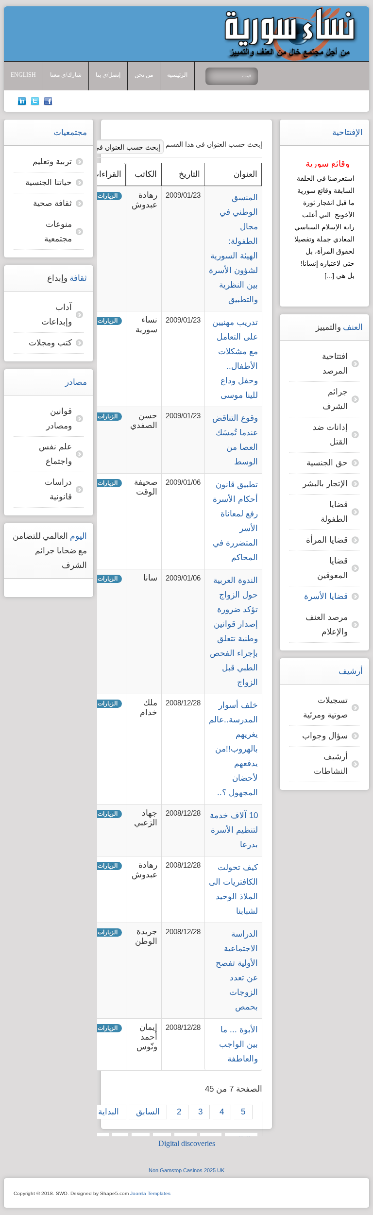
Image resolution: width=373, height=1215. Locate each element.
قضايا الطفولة (334, 512)
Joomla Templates (150, 1193)
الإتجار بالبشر (325, 483)
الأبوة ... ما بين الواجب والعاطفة (238, 1044)
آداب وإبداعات (56, 314)
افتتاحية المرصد (335, 364)
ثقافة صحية (52, 203)
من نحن (144, 75)
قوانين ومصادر (59, 418)
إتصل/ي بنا (108, 75)
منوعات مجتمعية (58, 231)
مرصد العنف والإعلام (326, 624)
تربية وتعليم (52, 161)
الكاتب (146, 174)
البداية (108, 1111)
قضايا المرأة (327, 540)
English (23, 75)
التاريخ (189, 174)
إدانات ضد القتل (330, 434)
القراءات (106, 174)
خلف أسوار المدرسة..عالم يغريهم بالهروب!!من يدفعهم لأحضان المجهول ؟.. (233, 749)
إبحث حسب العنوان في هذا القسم (213, 144)
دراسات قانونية (58, 489)
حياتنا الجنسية (48, 182)
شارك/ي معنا (66, 75)
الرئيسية (177, 75)
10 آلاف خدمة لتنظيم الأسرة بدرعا (234, 830)
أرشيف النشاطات (331, 764)
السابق (148, 1111)
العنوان (245, 174)
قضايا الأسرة (326, 596)
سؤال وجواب (325, 735)
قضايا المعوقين (332, 568)
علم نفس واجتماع (55, 454)
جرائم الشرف (335, 399)
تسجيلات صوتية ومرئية (325, 707)
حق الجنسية (327, 462)
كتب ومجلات (50, 342)
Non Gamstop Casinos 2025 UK (186, 1170)
